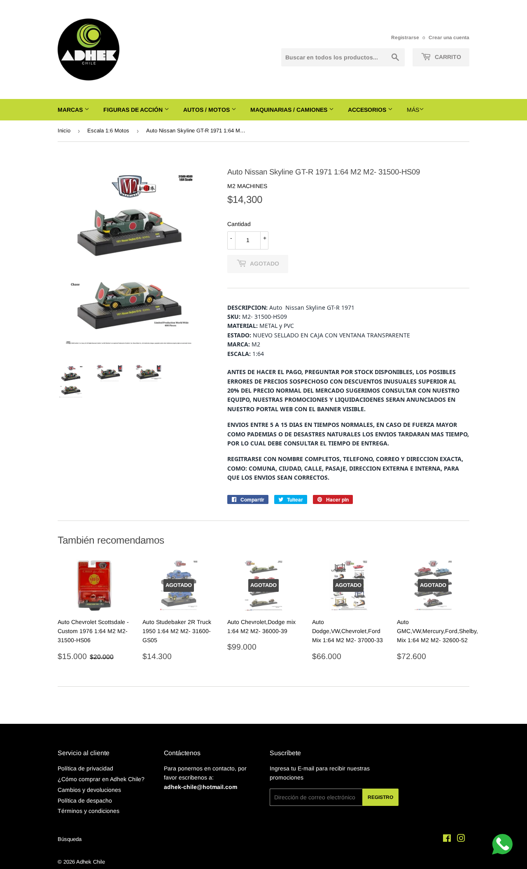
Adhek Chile (90, 862)
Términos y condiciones (88, 811)
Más (413, 109)
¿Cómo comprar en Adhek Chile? (101, 779)
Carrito (447, 57)
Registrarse (405, 37)
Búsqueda (70, 839)
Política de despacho (85, 800)
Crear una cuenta (449, 37)
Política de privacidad (85, 768)
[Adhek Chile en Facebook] (447, 839)
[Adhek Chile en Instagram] (461, 839)
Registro (380, 797)
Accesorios (368, 109)
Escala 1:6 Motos (108, 130)
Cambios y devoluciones (89, 790)
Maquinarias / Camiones (289, 109)
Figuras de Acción (133, 109)
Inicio (64, 130)
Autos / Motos (207, 109)
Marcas (71, 109)
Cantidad (239, 224)
